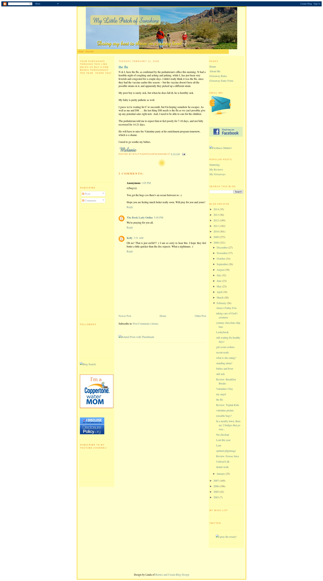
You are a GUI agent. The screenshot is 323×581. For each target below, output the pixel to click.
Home (81, 51)
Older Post (200, 316)
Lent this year (223, 440)
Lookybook (222, 332)
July (219, 275)
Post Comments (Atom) (145, 323)
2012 (216, 220)
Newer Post (125, 316)
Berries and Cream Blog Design (172, 574)
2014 (216, 209)
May (219, 286)
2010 (216, 231)
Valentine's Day (224, 388)
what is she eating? (226, 357)
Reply (130, 207)
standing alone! (224, 363)
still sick (220, 374)
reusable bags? (224, 415)
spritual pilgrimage (226, 450)
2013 (216, 214)
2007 (216, 480)
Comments (90, 200)
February (222, 303)
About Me (89, 51)
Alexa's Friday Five (226, 308)
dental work (222, 467)
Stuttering (214, 164)
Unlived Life (222, 461)
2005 (216, 491)
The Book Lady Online (140, 217)
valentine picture (225, 410)
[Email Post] (183, 154)
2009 (216, 237)
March (220, 297)
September (223, 264)
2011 (216, 226)
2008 (216, 242)
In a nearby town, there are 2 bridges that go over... (228, 425)
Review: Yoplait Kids (227, 405)
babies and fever (224, 368)
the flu (123, 66)
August (221, 269)
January (221, 473)
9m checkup (222, 434)
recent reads (222, 352)
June (219, 280)
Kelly (130, 238)
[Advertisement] (93, 263)
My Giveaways (217, 174)
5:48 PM (158, 217)
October (221, 258)
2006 (216, 486)
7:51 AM (138, 238)
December (222, 247)
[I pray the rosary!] (226, 536)
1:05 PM (146, 183)
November (222, 253)
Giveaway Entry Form (221, 80)
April (220, 292)
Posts (87, 193)
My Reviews (216, 169)
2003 (216, 497)
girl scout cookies (225, 347)
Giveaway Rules (218, 76)
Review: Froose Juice (227, 456)
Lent (218, 445)
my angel (221, 394)
